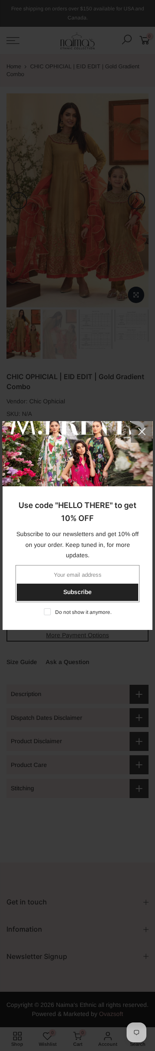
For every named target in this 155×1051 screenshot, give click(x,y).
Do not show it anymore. (83, 612)
